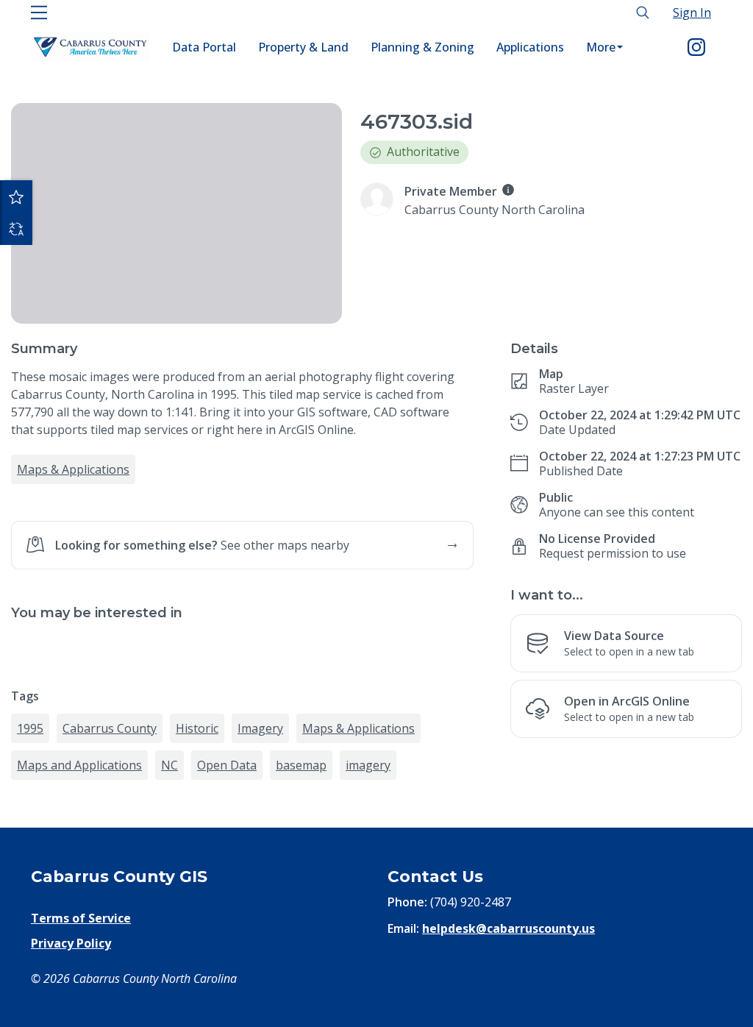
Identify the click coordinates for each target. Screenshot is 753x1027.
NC (169, 765)
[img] (508, 189)
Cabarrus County (110, 728)
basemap (301, 765)
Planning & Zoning (422, 47)
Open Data (227, 765)
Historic (197, 728)
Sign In (692, 12)
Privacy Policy (71, 943)
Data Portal (204, 47)
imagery (368, 765)
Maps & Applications (73, 469)
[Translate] (16, 229)
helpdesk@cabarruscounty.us (508, 928)
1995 (30, 728)
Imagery (260, 728)
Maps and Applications (79, 765)
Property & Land (303, 47)
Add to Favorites (16, 196)
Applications (530, 47)
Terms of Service (81, 918)
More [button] (600, 47)
